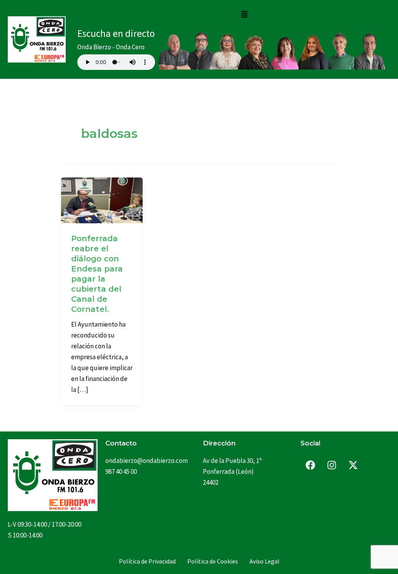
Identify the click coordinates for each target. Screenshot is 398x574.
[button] (244, 14)
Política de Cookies (212, 561)
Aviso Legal (264, 561)
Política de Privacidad (147, 561)
